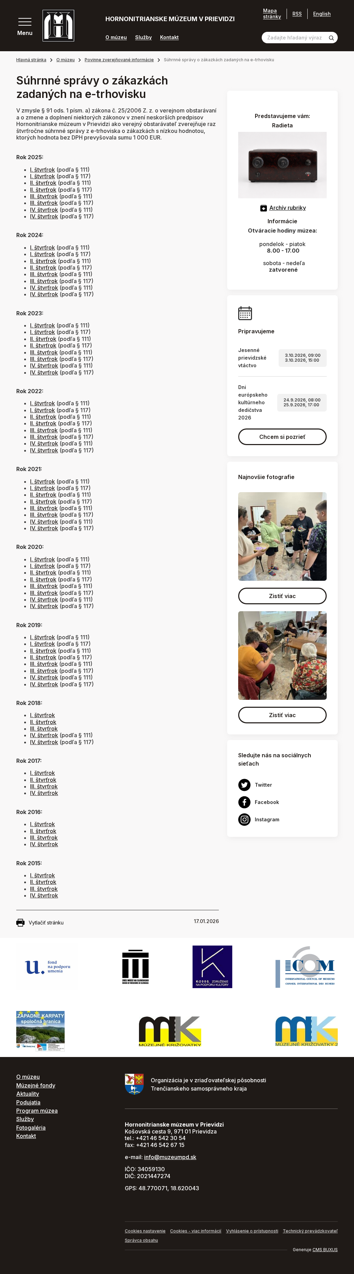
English (322, 14)
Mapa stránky (272, 13)
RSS (297, 14)
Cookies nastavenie (145, 1231)
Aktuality (27, 1093)
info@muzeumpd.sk (170, 1157)
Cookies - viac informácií (195, 1231)
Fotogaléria (31, 1127)
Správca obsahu (141, 1240)
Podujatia (28, 1102)
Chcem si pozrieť (282, 436)
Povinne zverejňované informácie (119, 59)
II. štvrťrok (43, 182)
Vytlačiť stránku (46, 922)
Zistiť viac (282, 596)
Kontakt (169, 37)
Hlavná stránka (31, 59)
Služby (143, 37)
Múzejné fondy (35, 1085)
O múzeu (116, 37)
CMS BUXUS (325, 1249)
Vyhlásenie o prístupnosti (252, 1231)
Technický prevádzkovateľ (310, 1231)
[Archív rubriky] (263, 207)
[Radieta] (282, 164)
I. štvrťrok (42, 169)
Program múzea (37, 1110)
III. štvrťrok (44, 196)
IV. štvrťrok (44, 209)
